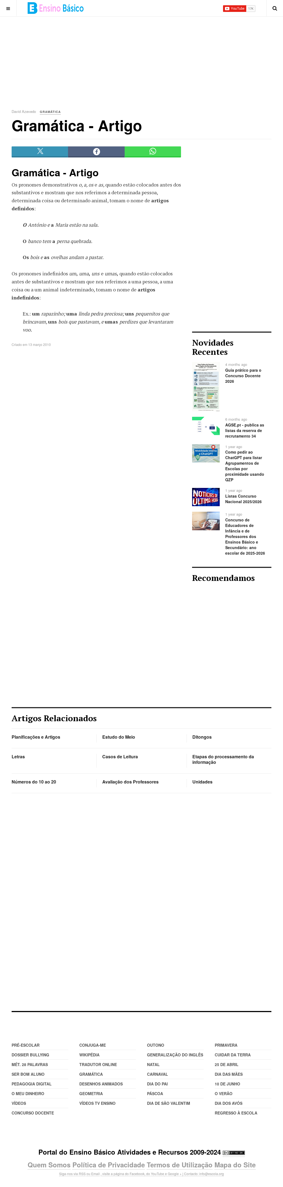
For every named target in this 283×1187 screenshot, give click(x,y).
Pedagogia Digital (32, 1084)
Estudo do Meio (118, 737)
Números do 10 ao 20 (34, 782)
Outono (155, 1045)
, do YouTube (154, 1173)
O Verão (223, 1093)
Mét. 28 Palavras (30, 1064)
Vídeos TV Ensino (97, 1103)
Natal (153, 1064)
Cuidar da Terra (233, 1054)
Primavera (226, 1045)
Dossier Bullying (30, 1054)
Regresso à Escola (236, 1113)
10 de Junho (227, 1084)
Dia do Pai (157, 1084)
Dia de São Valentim (168, 1103)
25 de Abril (227, 1064)
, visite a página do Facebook (123, 1173)
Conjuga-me (92, 1045)
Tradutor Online (98, 1064)
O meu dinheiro (28, 1093)
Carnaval (157, 1074)
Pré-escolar (26, 1045)
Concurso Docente (33, 1113)
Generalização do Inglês (175, 1054)
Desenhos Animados (101, 1084)
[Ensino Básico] (56, 8)
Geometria (91, 1093)
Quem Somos (49, 1164)
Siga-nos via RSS (72, 1173)
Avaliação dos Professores (130, 782)
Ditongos (202, 737)
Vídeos (19, 1103)
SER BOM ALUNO (28, 1074)
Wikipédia (89, 1054)
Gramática (91, 1074)
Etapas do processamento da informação (223, 759)
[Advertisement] (147, 55)
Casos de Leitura (120, 756)
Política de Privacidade (108, 1164)
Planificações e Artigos (36, 737)
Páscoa (155, 1093)
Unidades (202, 782)
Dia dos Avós (228, 1103)
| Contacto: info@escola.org (203, 1173)
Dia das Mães (229, 1074)
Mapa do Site (235, 1164)
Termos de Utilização (180, 1164)
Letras (18, 756)
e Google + (173, 1173)
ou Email (93, 1173)
